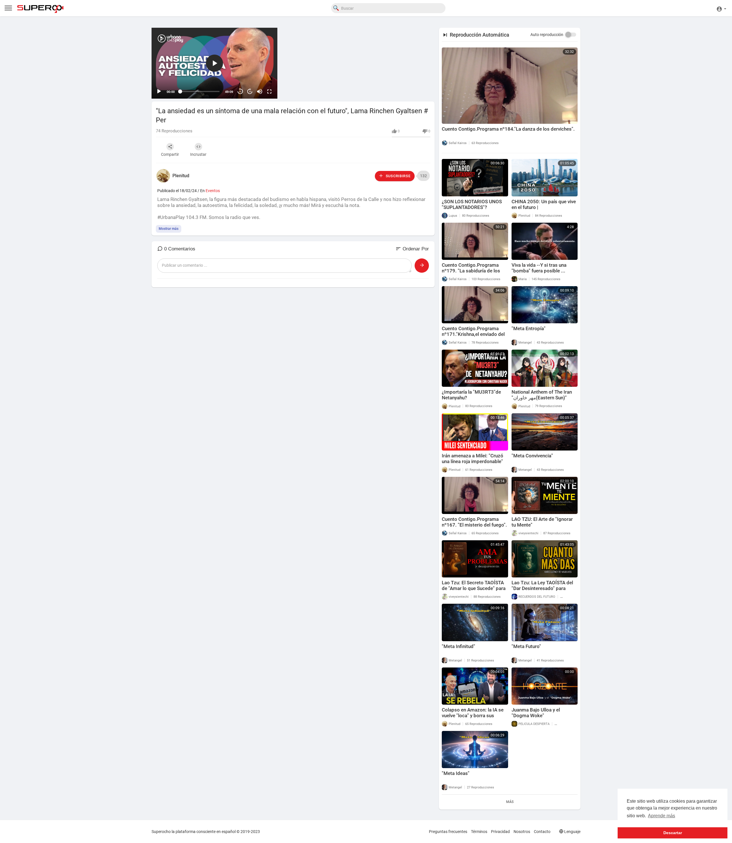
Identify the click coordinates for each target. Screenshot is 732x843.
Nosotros (522, 831)
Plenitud (180, 175)
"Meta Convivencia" (532, 456)
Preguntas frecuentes (448, 831)
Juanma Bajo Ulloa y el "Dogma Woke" (536, 712)
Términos (479, 831)
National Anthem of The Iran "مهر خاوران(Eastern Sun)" (542, 394)
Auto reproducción (546, 34)
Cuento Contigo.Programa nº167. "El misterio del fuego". (474, 522)
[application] (214, 63)
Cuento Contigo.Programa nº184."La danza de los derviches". (508, 129)
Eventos (213, 190)
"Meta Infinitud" (458, 646)
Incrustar (198, 154)
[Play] (159, 91)
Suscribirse (397, 176)
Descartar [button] (672, 832)
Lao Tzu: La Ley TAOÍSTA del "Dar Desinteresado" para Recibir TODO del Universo (542, 588)
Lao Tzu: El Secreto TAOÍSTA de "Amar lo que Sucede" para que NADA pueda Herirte (474, 588)
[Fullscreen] (269, 91)
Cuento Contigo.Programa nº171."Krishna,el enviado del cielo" (473, 334)
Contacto (542, 831)
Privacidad (500, 831)
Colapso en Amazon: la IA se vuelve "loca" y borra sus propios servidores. (473, 715)
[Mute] (259, 91)
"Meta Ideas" (456, 773)
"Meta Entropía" (529, 328)
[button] (721, 8)
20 (240, 91)
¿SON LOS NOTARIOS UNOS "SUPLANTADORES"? (472, 204)
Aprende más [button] (661, 815)
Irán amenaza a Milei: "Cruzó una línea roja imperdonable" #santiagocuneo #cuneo (472, 461)
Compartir (170, 154)
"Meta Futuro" (526, 646)
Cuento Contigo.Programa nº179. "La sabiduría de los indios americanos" (471, 270)
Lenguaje (571, 831)
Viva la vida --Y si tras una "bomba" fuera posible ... (539, 268)
